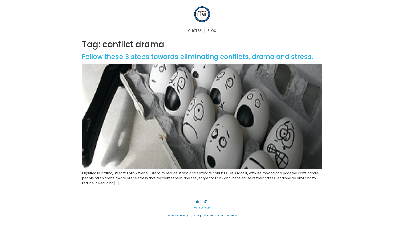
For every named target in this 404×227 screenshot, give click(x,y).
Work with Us (202, 208)
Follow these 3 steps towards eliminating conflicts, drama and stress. (198, 56)
